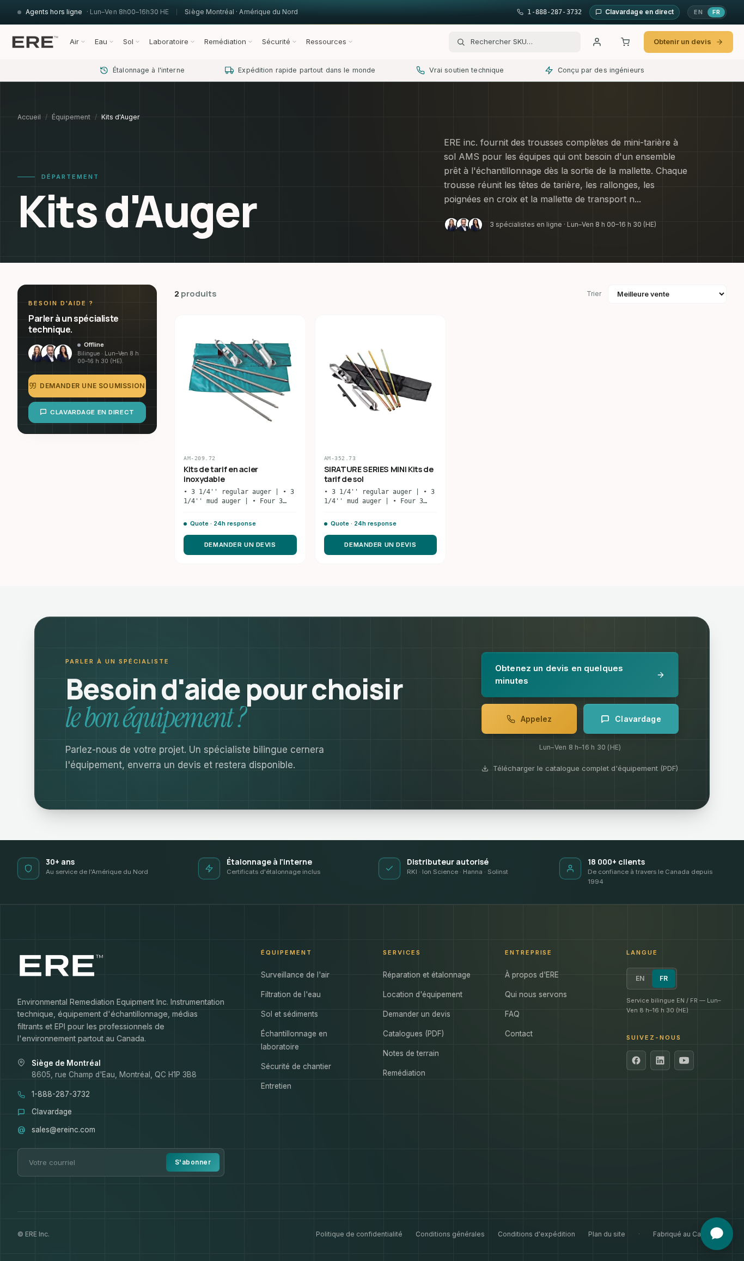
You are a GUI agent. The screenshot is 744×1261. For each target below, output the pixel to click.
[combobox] (522, 42)
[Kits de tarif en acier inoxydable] (240, 380)
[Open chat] (716, 1233)
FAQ (512, 1014)
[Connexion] (597, 42)
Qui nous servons (536, 994)
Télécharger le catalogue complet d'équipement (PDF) (585, 768)
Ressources (326, 41)
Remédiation (225, 41)
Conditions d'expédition (536, 1234)
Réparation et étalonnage (427, 974)
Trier (594, 293)
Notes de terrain (411, 1053)
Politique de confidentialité (359, 1234)
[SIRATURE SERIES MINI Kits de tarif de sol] (380, 380)
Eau (101, 41)
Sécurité (276, 41)
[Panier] (625, 42)
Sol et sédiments (289, 1014)
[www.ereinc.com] (128, 965)
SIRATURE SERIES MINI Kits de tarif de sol (379, 474)
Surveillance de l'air (295, 974)
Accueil (29, 117)
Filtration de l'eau (291, 994)
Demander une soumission (92, 385)
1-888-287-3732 (61, 1094)
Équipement (71, 117)
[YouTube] (684, 1060)
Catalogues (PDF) (413, 1033)
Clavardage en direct (92, 411)
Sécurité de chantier (296, 1066)
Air (74, 41)
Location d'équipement (422, 994)
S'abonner (193, 1162)
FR (716, 12)
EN (698, 12)
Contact (519, 1033)
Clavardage (52, 1111)
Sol (128, 41)
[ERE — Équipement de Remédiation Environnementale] (35, 42)
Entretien (276, 1086)
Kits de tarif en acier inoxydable (221, 474)
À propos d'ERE (532, 974)
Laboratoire (168, 41)
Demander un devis (240, 544)
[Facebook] (636, 1060)
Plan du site (606, 1234)
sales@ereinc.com (63, 1129)
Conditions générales (450, 1234)
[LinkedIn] (660, 1060)
